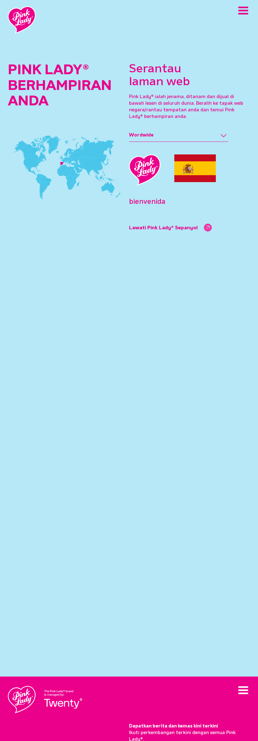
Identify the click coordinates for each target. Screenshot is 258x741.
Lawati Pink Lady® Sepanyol (163, 228)
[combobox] (178, 135)
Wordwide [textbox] (141, 135)
